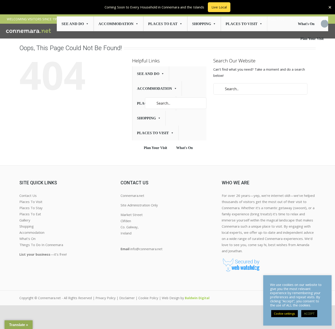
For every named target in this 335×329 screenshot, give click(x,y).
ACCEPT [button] (309, 313)
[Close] (330, 7)
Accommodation (116, 24)
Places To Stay (31, 208)
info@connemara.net (146, 249)
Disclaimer (127, 298)
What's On (306, 24)
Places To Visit (30, 201)
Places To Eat (163, 24)
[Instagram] (126, 258)
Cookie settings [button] (284, 313)
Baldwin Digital (197, 298)
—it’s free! (43, 254)
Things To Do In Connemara (41, 244)
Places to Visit (242, 24)
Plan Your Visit (312, 39)
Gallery (24, 220)
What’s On (27, 238)
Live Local (219, 7)
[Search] (324, 24)
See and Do (73, 24)
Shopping (201, 24)
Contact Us (28, 195)
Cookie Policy (148, 298)
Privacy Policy (105, 298)
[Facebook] (122, 258)
